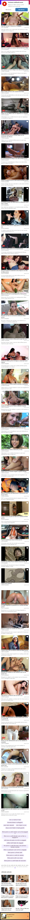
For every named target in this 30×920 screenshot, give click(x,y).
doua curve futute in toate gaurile (15, 828)
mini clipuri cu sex (21, 825)
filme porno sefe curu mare (15, 858)
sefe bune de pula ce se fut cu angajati (15, 840)
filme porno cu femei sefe (15, 852)
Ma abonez (21, 9)
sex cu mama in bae (15, 819)
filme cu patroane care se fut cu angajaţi (15, 849)
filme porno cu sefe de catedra (15, 855)
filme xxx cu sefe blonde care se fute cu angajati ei (15, 836)
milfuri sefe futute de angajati (15, 843)
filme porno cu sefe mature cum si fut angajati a (15, 832)
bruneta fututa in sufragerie (15, 822)
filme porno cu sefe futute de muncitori (15, 860)
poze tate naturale (9, 825)
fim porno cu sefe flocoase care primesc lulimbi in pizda (15, 846)
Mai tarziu (8, 9)
